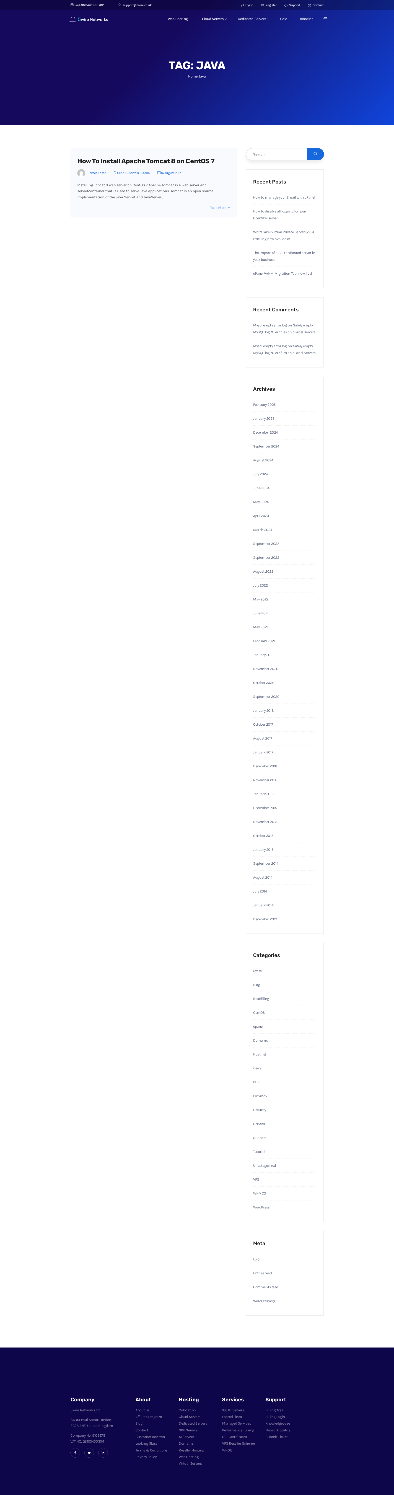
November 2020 (265, 669)
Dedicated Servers (252, 19)
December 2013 (265, 919)
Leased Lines (232, 1417)
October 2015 (263, 835)
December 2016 (265, 766)
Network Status (277, 1430)
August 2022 (263, 571)
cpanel (258, 1026)
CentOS (122, 173)
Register (271, 5)
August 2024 (263, 460)
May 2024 (261, 502)
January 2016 (263, 794)
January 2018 (263, 710)
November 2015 (265, 822)
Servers (134, 173)
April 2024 (261, 516)
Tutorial (145, 173)
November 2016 (265, 780)
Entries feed (262, 1273)
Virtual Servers (190, 1463)
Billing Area (274, 1410)
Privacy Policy (145, 1457)
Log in (258, 1259)
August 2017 (262, 738)
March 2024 (262, 530)
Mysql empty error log (270, 325)
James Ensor (97, 173)
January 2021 (263, 655)
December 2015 (265, 808)
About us (142, 1410)
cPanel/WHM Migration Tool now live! (282, 273)
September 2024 (266, 446)
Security (259, 1110)
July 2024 (260, 474)
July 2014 (260, 891)
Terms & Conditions (151, 1450)
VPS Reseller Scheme (238, 1443)
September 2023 (266, 543)
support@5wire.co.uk (137, 5)
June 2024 (261, 488)
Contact (318, 5)
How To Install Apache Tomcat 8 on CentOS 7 (145, 161)
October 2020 (263, 682)
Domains (305, 19)
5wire (257, 971)
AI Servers (186, 1437)
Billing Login (275, 1417)
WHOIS (227, 1450)
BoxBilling (261, 998)
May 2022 (261, 599)
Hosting (259, 1054)
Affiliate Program (148, 1417)
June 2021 (260, 613)
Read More (218, 208)
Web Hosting (178, 19)
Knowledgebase (277, 1423)
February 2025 (264, 404)
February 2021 (264, 641)
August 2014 (262, 877)
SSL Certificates (234, 1437)
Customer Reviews (150, 1437)
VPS (256, 1179)
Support (294, 5)
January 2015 (263, 849)
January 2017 (263, 752)
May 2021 (260, 627)
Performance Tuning (238, 1430)
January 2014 (263, 905)
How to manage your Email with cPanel (284, 197)
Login (249, 5)
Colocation (187, 1410)
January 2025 (263, 418)
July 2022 (260, 585)
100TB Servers (233, 1410)
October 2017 (263, 724)
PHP (256, 1082)
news (257, 1068)
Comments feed (265, 1287)
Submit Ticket (276, 1437)
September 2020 (266, 696)
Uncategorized (264, 1165)
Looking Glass (146, 1443)
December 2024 (265, 432)
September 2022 (266, 557)
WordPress (261, 1207)
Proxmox (260, 1096)
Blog (256, 985)
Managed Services (236, 1423)
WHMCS (259, 1193)
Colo (283, 19)
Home (192, 76)
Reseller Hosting (191, 1450)
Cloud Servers (213, 19)
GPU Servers (188, 1430)
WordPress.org (264, 1301)
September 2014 (265, 863)
